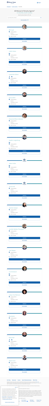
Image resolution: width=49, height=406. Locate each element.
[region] (10, 395)
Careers (19, 380)
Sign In (39, 2)
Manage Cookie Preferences (7, 399)
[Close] (17, 387)
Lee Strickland (13, 272)
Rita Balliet (12, 316)
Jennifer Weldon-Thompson (16, 229)
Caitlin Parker (12, 51)
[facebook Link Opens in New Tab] (9, 76)
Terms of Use (10, 396)
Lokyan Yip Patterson (14, 295)
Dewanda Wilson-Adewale (16, 119)
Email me (24, 38)
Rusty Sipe (11, 337)
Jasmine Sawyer (13, 208)
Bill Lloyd (11, 30)
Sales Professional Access (26, 380)
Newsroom (14, 380)
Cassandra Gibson (14, 74)
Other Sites (35, 380)
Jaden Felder (12, 163)
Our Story (9, 380)
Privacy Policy (4, 396)
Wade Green (12, 361)
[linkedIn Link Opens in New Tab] (9, 53)
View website (24, 41)
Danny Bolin (12, 97)
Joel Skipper (12, 250)
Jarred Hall (12, 186)
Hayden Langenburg (14, 140)
